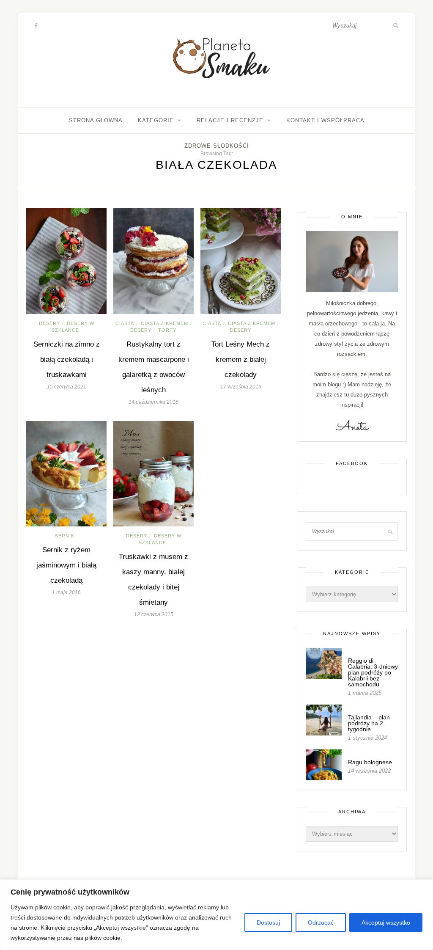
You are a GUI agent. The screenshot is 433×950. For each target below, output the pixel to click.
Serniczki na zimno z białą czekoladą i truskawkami (66, 359)
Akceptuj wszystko (386, 922)
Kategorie (156, 120)
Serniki (65, 535)
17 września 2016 (240, 387)
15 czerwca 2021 (66, 387)
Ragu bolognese (370, 762)
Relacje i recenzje (230, 120)
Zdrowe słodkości (216, 146)
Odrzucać (321, 922)
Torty (167, 330)
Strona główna (96, 120)
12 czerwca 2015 (153, 614)
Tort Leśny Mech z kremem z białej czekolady (240, 359)
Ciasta (124, 323)
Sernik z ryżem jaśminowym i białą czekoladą (66, 565)
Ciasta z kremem (164, 323)
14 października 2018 (153, 402)
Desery (49, 323)
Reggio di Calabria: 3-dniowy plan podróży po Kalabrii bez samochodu (373, 672)
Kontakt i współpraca (325, 120)
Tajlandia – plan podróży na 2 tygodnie (369, 723)
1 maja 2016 (66, 592)
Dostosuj (268, 922)
